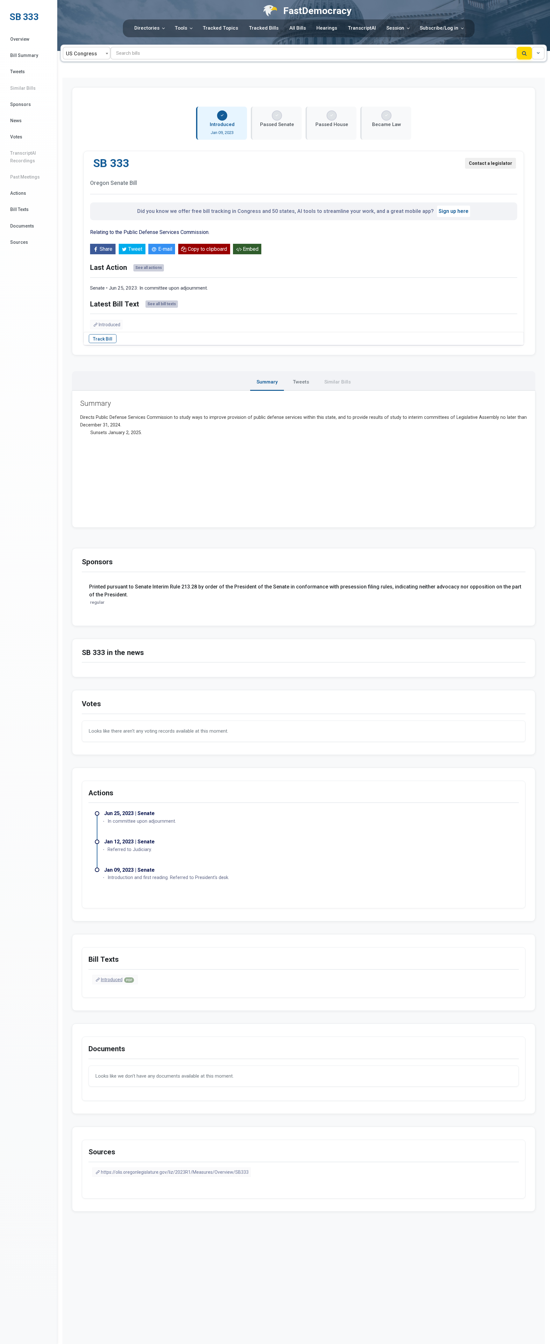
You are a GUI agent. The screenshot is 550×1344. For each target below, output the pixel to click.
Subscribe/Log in (439, 28)
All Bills (297, 28)
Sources (19, 242)
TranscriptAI (362, 28)
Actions (18, 193)
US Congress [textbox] (81, 54)
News (16, 120)
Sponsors (20, 104)
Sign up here (454, 211)
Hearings (326, 28)
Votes (16, 136)
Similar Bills (23, 88)
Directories (146, 28)
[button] (538, 53)
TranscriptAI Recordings (23, 157)
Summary (267, 382)
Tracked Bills (264, 28)
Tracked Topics (220, 28)
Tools (181, 28)
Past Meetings (25, 176)
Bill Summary (24, 55)
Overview (19, 39)
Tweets (17, 71)
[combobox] (86, 53)
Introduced (109, 324)
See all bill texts (161, 304)
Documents (22, 226)
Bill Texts (19, 209)
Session (395, 28)
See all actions (148, 267)
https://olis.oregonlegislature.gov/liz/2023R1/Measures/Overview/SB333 (175, 1172)
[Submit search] (524, 53)
